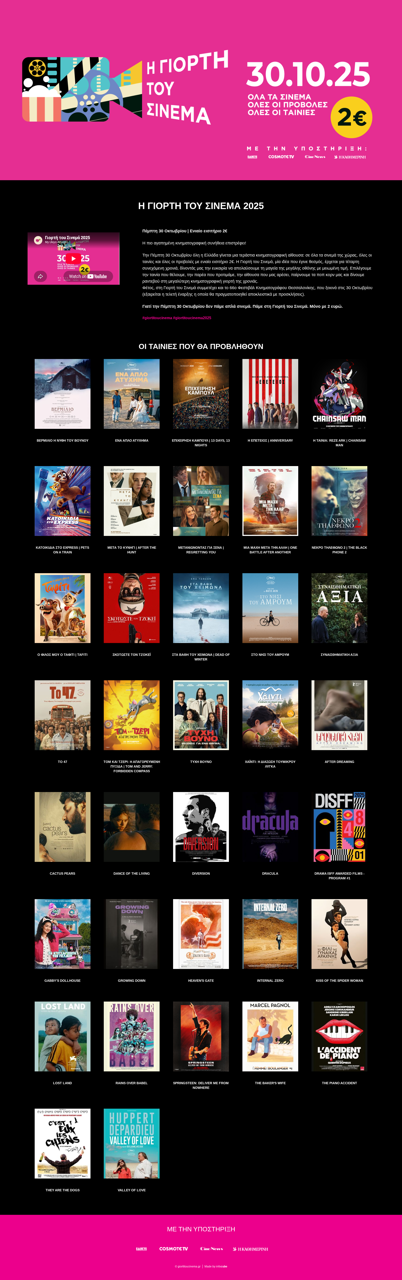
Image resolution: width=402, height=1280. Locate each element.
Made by (215, 1266)
